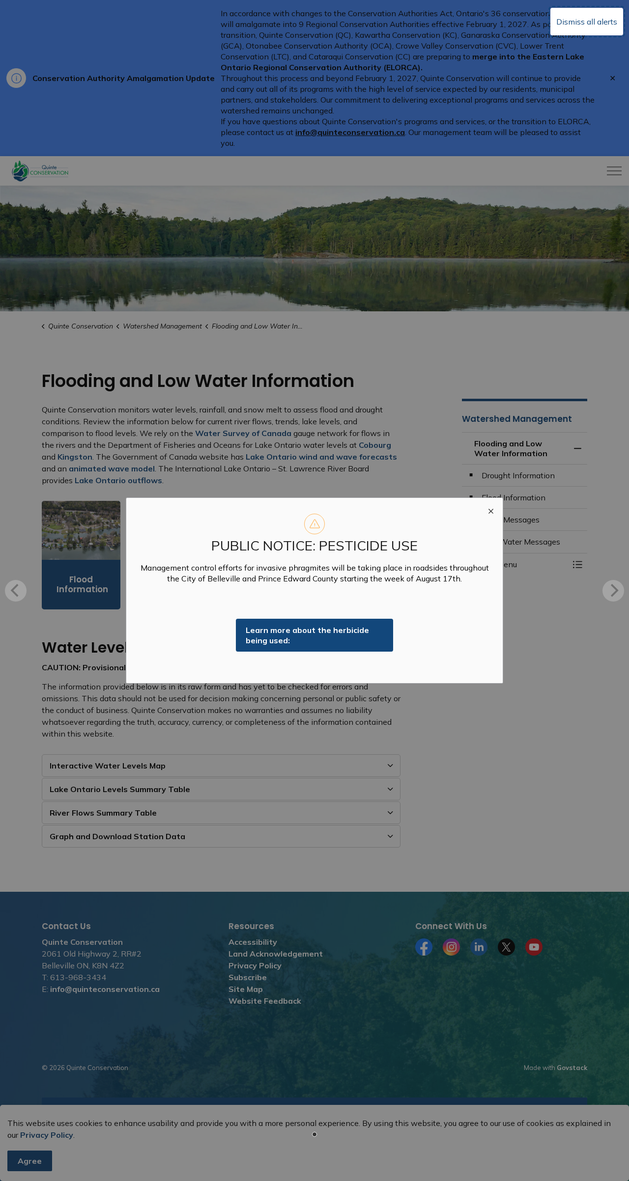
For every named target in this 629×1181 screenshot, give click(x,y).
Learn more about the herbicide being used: (307, 635)
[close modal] (491, 510)
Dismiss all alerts (586, 22)
